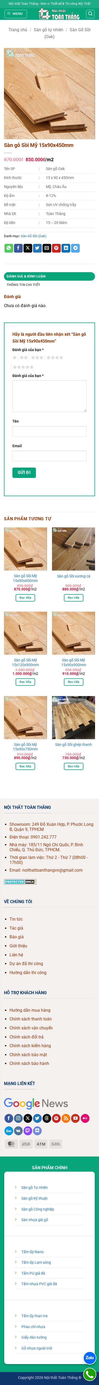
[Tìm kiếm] (90, 14)
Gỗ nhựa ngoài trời (36, 1348)
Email (17, 446)
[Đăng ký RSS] (66, 1118)
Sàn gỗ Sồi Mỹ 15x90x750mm (25, 746)
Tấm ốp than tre (34, 1316)
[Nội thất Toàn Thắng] (58, 14)
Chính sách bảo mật (28, 1054)
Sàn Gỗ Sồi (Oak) (33, 236)
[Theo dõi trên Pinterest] (56, 1118)
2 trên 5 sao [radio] (23, 357)
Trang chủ (17, 29)
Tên (15, 421)
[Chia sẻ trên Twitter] (37, 248)
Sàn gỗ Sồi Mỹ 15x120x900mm (25, 662)
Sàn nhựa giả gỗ (34, 1220)
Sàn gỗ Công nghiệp (37, 1209)
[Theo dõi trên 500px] (8, 1130)
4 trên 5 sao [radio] (54, 357)
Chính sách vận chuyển (31, 1027)
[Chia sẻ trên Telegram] (75, 248)
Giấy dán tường (34, 1337)
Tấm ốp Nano (32, 1252)
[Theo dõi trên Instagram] (18, 1118)
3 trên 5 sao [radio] (36, 357)
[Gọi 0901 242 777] (89, 1374)
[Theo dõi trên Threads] (47, 1118)
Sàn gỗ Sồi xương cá (73, 576)
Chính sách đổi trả (27, 1036)
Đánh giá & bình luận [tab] (26, 276)
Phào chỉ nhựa (33, 1327)
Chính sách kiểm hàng (30, 1045)
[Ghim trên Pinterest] (56, 248)
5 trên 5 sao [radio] (22, 367)
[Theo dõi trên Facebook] (8, 1118)
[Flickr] (85, 1118)
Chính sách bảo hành (29, 1063)
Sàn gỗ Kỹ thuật (34, 1198)
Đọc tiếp (25, 597)
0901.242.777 (43, 837)
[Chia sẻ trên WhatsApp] (8, 248)
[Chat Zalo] (89, 1358)
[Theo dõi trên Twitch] (27, 1130)
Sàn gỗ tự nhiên (48, 29)
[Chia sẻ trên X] (27, 248)
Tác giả (16, 928)
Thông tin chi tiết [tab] (23, 285)
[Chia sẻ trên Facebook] (18, 248)
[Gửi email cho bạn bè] (47, 248)
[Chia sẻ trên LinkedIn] (66, 248)
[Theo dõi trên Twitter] (37, 1118)
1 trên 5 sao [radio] (14, 357)
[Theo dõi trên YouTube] (75, 1118)
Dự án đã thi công (26, 963)
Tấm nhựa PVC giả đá (39, 1284)
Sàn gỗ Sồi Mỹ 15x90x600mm (25, 578)
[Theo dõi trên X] (27, 1118)
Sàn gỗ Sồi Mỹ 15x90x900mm (73, 662)
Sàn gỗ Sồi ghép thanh (73, 744)
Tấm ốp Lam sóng (36, 1262)
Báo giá (17, 936)
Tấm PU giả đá (33, 1273)
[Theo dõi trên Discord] (37, 1130)
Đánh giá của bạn (28, 350)
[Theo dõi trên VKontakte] (18, 1130)
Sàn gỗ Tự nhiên (34, 1187)
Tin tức (16, 919)
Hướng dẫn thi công (28, 972)
